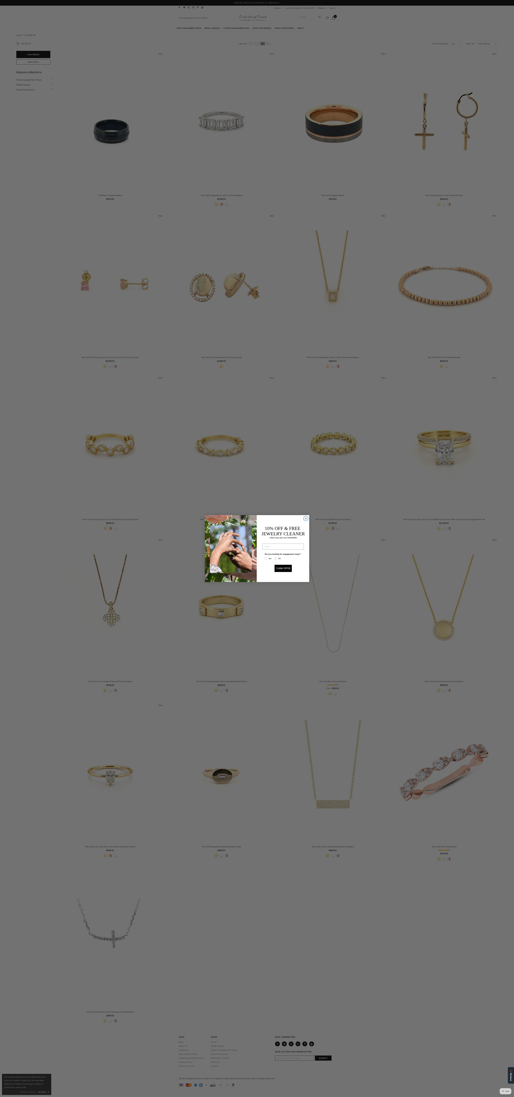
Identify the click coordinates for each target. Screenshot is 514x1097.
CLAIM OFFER (283, 568)
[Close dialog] (305, 518)
